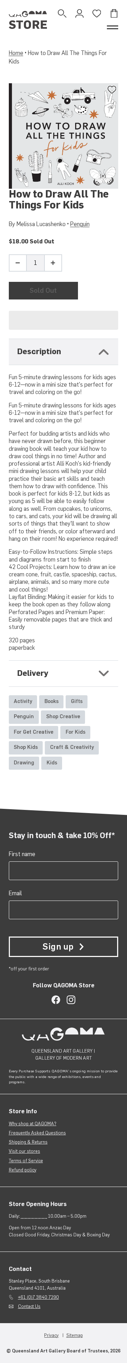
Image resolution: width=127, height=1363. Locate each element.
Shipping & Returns (28, 1142)
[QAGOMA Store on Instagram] (71, 999)
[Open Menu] (113, 27)
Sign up (57, 946)
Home (16, 52)
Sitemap (74, 1335)
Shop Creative (63, 716)
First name (22, 854)
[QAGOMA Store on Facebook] (56, 999)
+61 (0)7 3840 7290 (38, 1297)
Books (51, 701)
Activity (23, 701)
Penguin (80, 224)
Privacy (51, 1335)
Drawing (24, 762)
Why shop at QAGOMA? (32, 1123)
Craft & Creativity (72, 747)
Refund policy (22, 1170)
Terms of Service (26, 1160)
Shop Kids (26, 747)
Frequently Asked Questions (37, 1132)
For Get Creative (33, 732)
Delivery (32, 673)
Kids (52, 762)
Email (15, 893)
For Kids (75, 732)
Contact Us (29, 1306)
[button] (64, 320)
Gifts (77, 701)
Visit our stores (24, 1151)
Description (39, 351)
